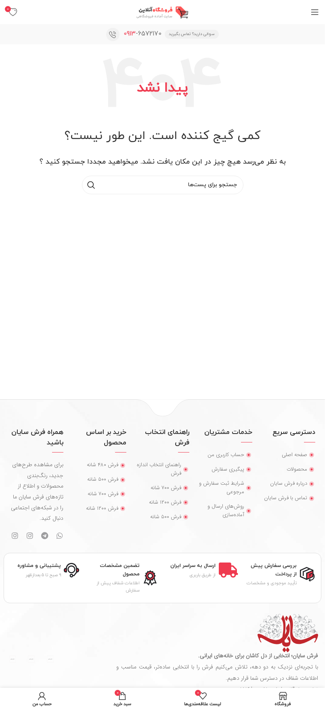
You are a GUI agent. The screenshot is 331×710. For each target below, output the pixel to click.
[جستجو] (91, 185)
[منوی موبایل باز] (315, 12)
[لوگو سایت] (163, 11)
